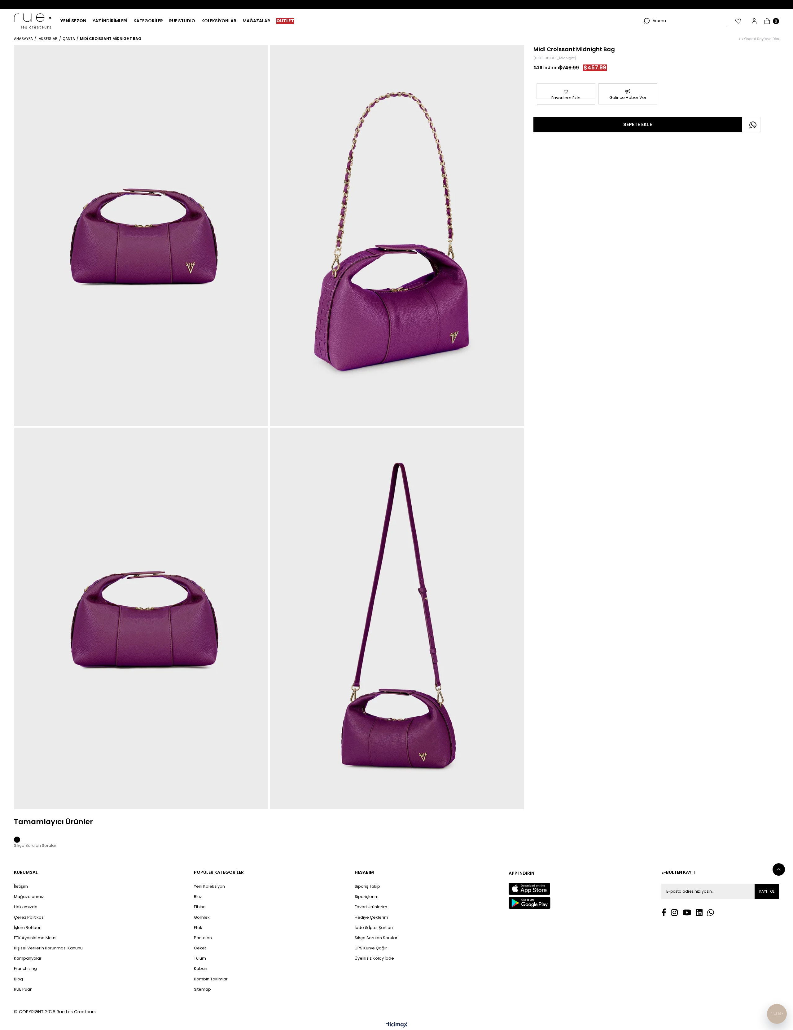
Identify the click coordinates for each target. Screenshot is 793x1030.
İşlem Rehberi (28, 928)
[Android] (529, 903)
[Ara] (646, 21)
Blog (18, 979)
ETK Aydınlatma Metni (35, 938)
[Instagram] (674, 912)
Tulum (200, 958)
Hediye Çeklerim (371, 917)
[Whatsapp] (710, 912)
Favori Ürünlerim (371, 907)
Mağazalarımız (29, 897)
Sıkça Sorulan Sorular (376, 938)
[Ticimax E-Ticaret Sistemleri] (397, 1025)
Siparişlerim (367, 897)
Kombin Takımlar (211, 979)
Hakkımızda (25, 907)
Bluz (198, 897)
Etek (198, 928)
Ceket (200, 948)
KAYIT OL (766, 891)
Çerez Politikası (29, 917)
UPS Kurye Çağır (371, 948)
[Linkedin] (699, 912)
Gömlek (202, 917)
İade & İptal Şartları (374, 928)
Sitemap (202, 989)
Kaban (200, 968)
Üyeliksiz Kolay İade (374, 958)
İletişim (21, 886)
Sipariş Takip (367, 886)
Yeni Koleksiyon (209, 886)
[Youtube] (686, 912)
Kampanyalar (28, 958)
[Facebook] (663, 912)
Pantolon (203, 938)
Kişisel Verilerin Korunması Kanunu (48, 948)
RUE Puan (23, 989)
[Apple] (529, 889)
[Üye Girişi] (754, 21)
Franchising (25, 968)
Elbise (200, 907)
